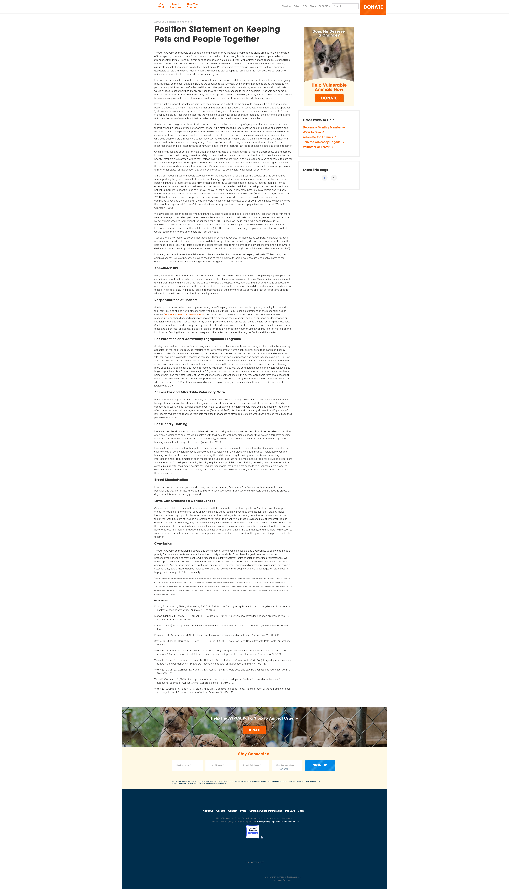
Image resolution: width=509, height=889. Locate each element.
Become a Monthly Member (322, 127)
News (313, 6)
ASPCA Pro (324, 6)
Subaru (226, 870)
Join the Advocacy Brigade (322, 142)
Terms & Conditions (206, 783)
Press (243, 810)
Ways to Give (312, 132)
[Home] (138, 6)
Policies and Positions (179, 22)
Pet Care (290, 810)
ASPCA (254, 802)
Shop (301, 810)
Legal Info (275, 821)
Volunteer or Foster (316, 147)
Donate (373, 7)
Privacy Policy (221, 783)
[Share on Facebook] (325, 178)
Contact (232, 810)
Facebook (240, 845)
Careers (220, 810)
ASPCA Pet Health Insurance (282, 870)
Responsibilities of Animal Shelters (184, 314)
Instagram (261, 845)
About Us (286, 6)
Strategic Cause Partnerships (265, 810)
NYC (305, 6)
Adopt (297, 6)
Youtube (254, 845)
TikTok (268, 845)
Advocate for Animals (318, 137)
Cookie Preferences (290, 822)
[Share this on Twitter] (334, 178)
